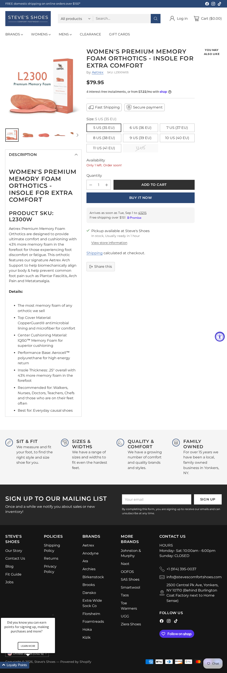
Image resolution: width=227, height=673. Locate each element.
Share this (103, 266)
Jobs (9, 582)
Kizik (86, 637)
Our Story (13, 551)
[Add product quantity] (107, 185)
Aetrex (98, 72)
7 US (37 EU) (177, 128)
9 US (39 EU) (140, 138)
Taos (125, 595)
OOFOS (127, 572)
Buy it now (140, 198)
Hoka (87, 629)
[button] (33, 665)
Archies (89, 569)
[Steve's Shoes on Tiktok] (219, 5)
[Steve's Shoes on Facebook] (207, 5)
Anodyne (90, 553)
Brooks (88, 585)
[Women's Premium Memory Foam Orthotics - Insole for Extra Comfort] (43, 86)
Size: (101, 119)
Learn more (28, 646)
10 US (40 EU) (177, 138)
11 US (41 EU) (104, 148)
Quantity (94, 175)
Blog (9, 566)
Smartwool (130, 587)
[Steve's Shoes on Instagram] (213, 5)
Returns (51, 558)
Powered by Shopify (75, 662)
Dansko (89, 593)
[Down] (77, 135)
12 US (140, 148)
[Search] (155, 18)
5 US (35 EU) (104, 128)
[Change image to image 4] (60, 135)
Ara (85, 561)
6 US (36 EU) (140, 128)
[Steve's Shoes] (28, 18)
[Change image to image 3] (44, 135)
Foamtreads (93, 621)
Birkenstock (93, 577)
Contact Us (15, 558)
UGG (125, 616)
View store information (109, 243)
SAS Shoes (130, 579)
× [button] (53, 615)
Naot (125, 564)
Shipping (94, 253)
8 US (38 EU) (104, 138)
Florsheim (91, 614)
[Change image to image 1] (12, 135)
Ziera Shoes (131, 624)
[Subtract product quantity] (91, 185)
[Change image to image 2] (28, 135)
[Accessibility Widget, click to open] (220, 336)
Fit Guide (13, 574)
